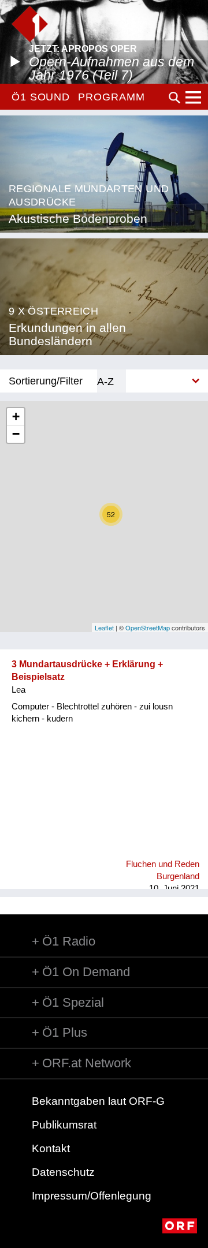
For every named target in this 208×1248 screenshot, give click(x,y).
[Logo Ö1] (30, 24)
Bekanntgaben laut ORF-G (98, 1101)
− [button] (16, 434)
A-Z (105, 381)
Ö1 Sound (41, 97)
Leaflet (104, 627)
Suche (174, 97)
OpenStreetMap (147, 627)
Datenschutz (63, 1172)
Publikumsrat (64, 1125)
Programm (111, 97)
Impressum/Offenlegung (91, 1196)
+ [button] (16, 416)
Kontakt (51, 1148)
